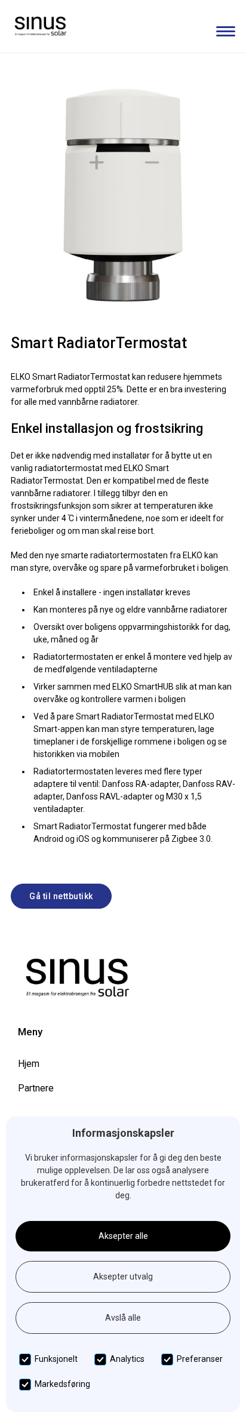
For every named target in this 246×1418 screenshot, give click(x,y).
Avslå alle (123, 1317)
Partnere (36, 1088)
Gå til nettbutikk (61, 896)
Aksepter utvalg (123, 1276)
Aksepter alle (123, 1236)
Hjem (28, 1063)
